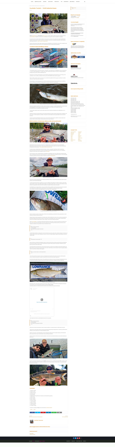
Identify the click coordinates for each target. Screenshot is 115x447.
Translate (77, 17)
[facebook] (73, 438)
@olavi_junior (45, 35)
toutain (34, 409)
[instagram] (77, 438)
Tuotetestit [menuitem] (78, 1)
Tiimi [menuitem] (61, 1)
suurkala (33, 5)
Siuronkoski (47, 151)
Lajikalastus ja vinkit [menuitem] (38, 1)
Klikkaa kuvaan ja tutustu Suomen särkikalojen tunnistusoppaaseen (48, 386)
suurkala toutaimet (49, 407)
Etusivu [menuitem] (32, 1)
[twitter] (75, 438)
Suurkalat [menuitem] (44, 1)
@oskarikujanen (34, 35)
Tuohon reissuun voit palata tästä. (42, 41)
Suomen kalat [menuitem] (50, 1)
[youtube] (79, 438)
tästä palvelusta (52, 155)
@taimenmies (74, 7)
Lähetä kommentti (32, 434)
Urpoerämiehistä (32, 36)
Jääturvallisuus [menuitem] (72, 1)
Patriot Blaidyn (34, 221)
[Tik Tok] (81, 438)
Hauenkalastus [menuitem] (66, 1)
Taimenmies (40, 420)
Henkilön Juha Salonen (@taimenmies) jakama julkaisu (42, 313)
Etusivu (30, 5)
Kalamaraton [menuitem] (57, 1)
